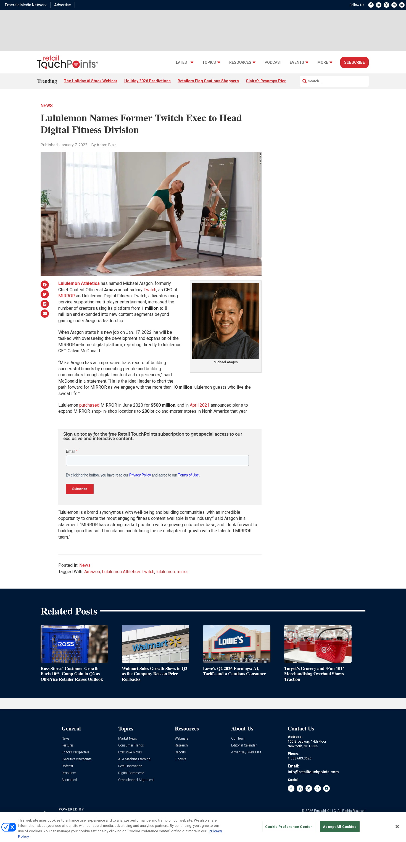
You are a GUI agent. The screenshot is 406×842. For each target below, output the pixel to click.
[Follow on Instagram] (394, 5)
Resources (240, 62)
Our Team (238, 738)
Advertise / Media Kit (246, 752)
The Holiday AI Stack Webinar (90, 81)
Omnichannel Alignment (136, 780)
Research (181, 745)
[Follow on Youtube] (402, 5)
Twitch (150, 289)
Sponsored (69, 780)
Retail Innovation (130, 766)
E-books (180, 759)
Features (68, 745)
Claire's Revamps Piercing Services (278, 81)
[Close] (397, 826)
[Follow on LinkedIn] (378, 5)
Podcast (273, 62)
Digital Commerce (131, 773)
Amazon (92, 571)
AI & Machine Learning (134, 759)
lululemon (165, 571)
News (47, 105)
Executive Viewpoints (77, 759)
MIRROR (66, 295)
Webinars (181, 738)
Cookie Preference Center (288, 827)
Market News (127, 738)
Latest (182, 62)
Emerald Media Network (26, 5)
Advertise (62, 5)
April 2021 (200, 405)
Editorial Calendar (244, 745)
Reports (180, 752)
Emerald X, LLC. (325, 811)
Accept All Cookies (339, 827)
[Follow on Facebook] (371, 5)
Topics (209, 62)
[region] (203, 827)
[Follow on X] (386, 5)
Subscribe (354, 62)
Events (297, 62)
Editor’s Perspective (75, 752)
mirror (182, 571)
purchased (89, 405)
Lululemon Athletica (121, 571)
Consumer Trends (131, 745)
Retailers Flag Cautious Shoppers (208, 81)
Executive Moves (130, 752)
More (322, 62)
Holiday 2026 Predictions (147, 81)
